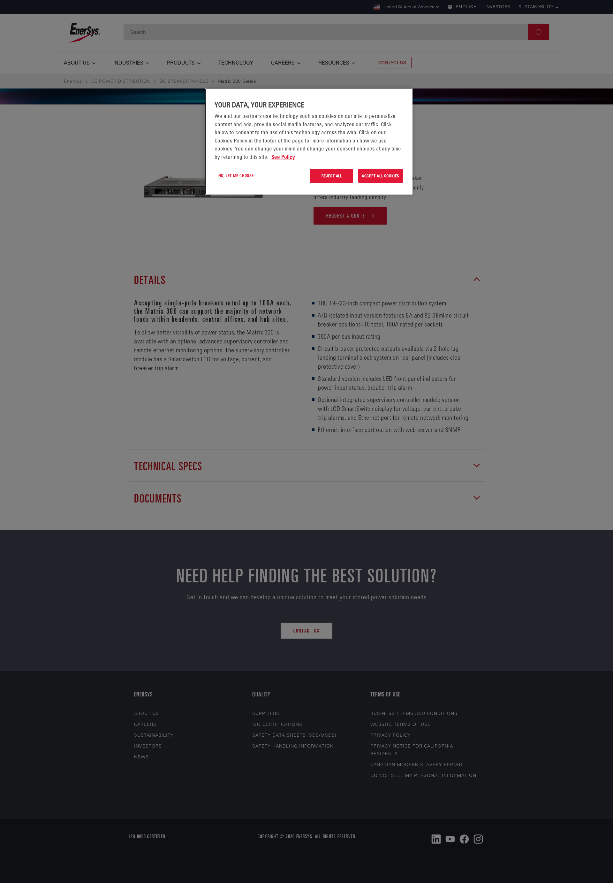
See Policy (283, 157)
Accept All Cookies (380, 175)
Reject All (332, 175)
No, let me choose (236, 175)
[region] (308, 141)
